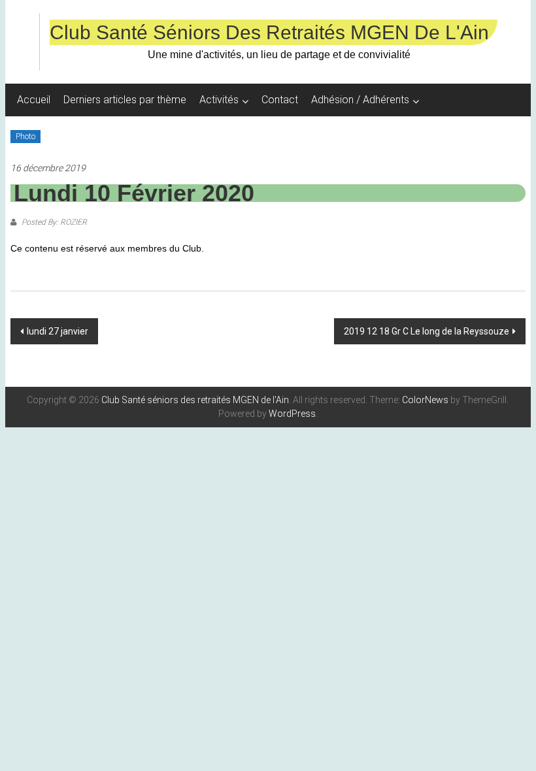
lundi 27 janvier (57, 331)
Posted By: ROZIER (53, 222)
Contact (279, 99)
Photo (25, 136)
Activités (219, 99)
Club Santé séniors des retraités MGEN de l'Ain (269, 32)
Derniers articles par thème (124, 99)
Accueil (33, 99)
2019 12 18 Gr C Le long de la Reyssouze (426, 331)
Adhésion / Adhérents (360, 99)
